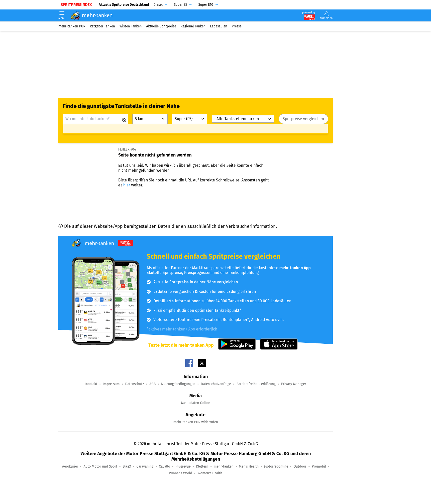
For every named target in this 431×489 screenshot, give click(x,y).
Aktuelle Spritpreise (161, 26)
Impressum (111, 384)
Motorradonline (276, 466)
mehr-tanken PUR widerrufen (195, 422)
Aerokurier (70, 466)
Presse (236, 26)
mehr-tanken (223, 466)
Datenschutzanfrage (216, 384)
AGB (152, 384)
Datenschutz (134, 384)
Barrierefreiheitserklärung (256, 384)
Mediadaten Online (195, 403)
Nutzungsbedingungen (178, 384)
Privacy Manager (293, 384)
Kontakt (91, 384)
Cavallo (164, 466)
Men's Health (249, 466)
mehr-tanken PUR (71, 26)
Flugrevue (183, 466)
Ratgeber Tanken (102, 26)
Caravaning (144, 466)
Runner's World (180, 473)
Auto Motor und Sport (100, 466)
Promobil (319, 466)
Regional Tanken (193, 26)
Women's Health (210, 473)
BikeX (127, 466)
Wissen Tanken (130, 26)
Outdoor (300, 466)
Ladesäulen (218, 26)
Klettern (202, 466)
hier (126, 185)
